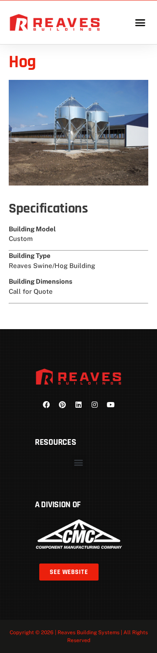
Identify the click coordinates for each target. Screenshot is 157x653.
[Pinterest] (62, 405)
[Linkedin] (78, 405)
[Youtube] (111, 405)
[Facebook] (46, 405)
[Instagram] (95, 405)
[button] (140, 22)
